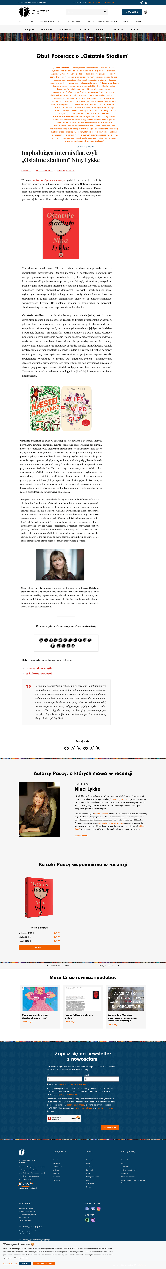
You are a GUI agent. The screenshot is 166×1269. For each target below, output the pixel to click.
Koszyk (123, 1163)
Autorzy (84, 30)
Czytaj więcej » (28, 1022)
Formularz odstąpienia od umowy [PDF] (133, 1181)
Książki (29, 30)
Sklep (21, 21)
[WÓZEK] (145, 12)
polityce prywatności (68, 1094)
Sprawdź (22, 1188)
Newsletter (127, 21)
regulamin (62, 1084)
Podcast (100, 30)
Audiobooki (65, 30)
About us (89, 1173)
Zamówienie (125, 1167)
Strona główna (61, 37)
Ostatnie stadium (101, 813)
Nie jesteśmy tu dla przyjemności (111, 823)
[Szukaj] (105, 12)
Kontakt (139, 21)
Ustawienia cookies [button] (10, 1263)
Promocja (46, 30)
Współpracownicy (47, 21)
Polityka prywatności (83, 1108)
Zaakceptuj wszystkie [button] (44, 1263)
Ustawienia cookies (128, 1177)
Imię (49, 1075)
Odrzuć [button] (25, 1263)
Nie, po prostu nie (120, 799)
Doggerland (108, 3)
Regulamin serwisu (105, 1108)
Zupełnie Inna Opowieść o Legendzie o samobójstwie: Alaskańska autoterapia (122, 1018)
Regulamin (124, 1173)
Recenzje (117, 30)
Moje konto (125, 1160)
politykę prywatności (80, 1084)
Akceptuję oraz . (69, 1084)
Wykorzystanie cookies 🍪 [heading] (18, 1244)
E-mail (86, 1075)
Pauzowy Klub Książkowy (108, 21)
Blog (60, 21)
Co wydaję (89, 21)
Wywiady (135, 30)
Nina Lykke (87, 789)
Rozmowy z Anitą (73, 21)
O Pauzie (31, 21)
